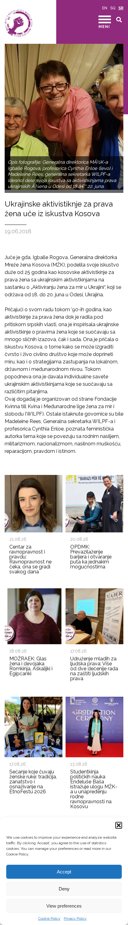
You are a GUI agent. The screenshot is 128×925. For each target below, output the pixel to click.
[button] (119, 825)
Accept (64, 871)
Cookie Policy (49, 918)
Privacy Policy (75, 918)
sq (112, 8)
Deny (64, 888)
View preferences (64, 906)
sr (120, 8)
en (104, 8)
